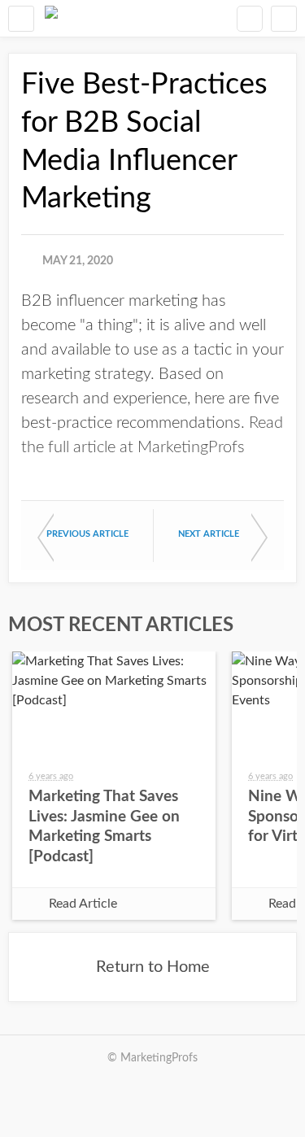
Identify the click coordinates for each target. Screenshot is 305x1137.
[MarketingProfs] (51, 18)
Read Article (83, 903)
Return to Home (153, 967)
